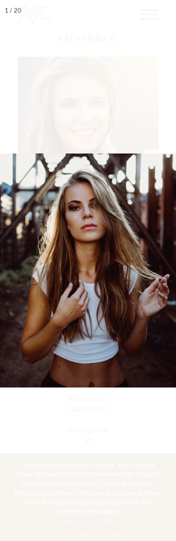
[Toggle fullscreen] (124, 10)
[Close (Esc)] (165, 10)
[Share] (145, 10)
